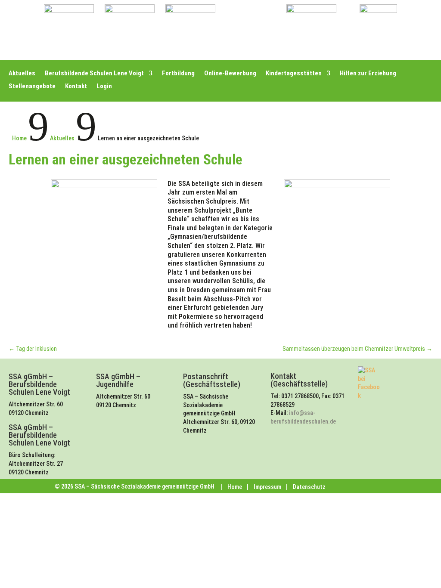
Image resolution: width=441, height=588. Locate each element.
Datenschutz (309, 486)
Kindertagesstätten (294, 73)
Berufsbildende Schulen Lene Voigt (94, 73)
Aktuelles (22, 73)
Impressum (267, 486)
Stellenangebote (32, 86)
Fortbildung (178, 73)
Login (104, 86)
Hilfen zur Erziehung (368, 73)
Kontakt (76, 86)
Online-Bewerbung (230, 73)
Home (234, 486)
